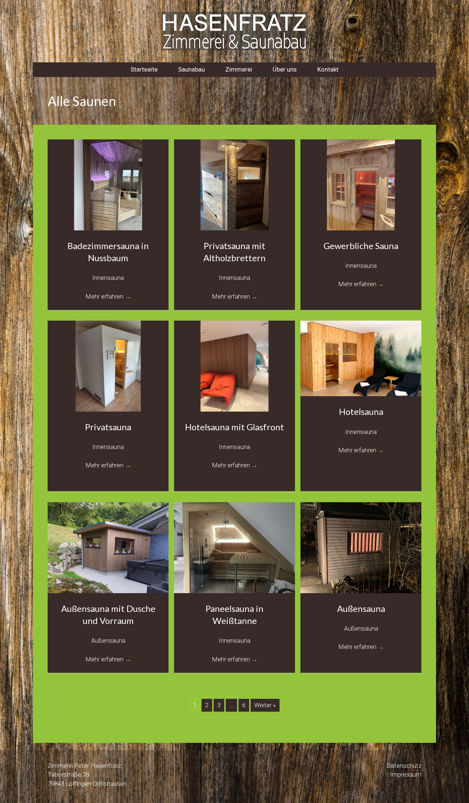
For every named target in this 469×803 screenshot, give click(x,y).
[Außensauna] (360, 547)
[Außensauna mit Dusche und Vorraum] (108, 547)
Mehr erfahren (108, 296)
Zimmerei (238, 69)
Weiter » (265, 705)
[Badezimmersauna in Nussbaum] (108, 184)
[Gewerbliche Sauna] (360, 184)
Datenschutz (404, 765)
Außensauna (361, 608)
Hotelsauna (361, 411)
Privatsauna (108, 426)
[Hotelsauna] (360, 358)
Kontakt (328, 69)
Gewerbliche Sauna (361, 245)
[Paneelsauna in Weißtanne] (234, 547)
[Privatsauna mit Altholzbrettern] (234, 184)
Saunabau (191, 69)
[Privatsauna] (108, 365)
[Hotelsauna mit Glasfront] (234, 365)
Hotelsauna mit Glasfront (234, 426)
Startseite (144, 69)
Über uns (285, 69)
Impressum (405, 774)
